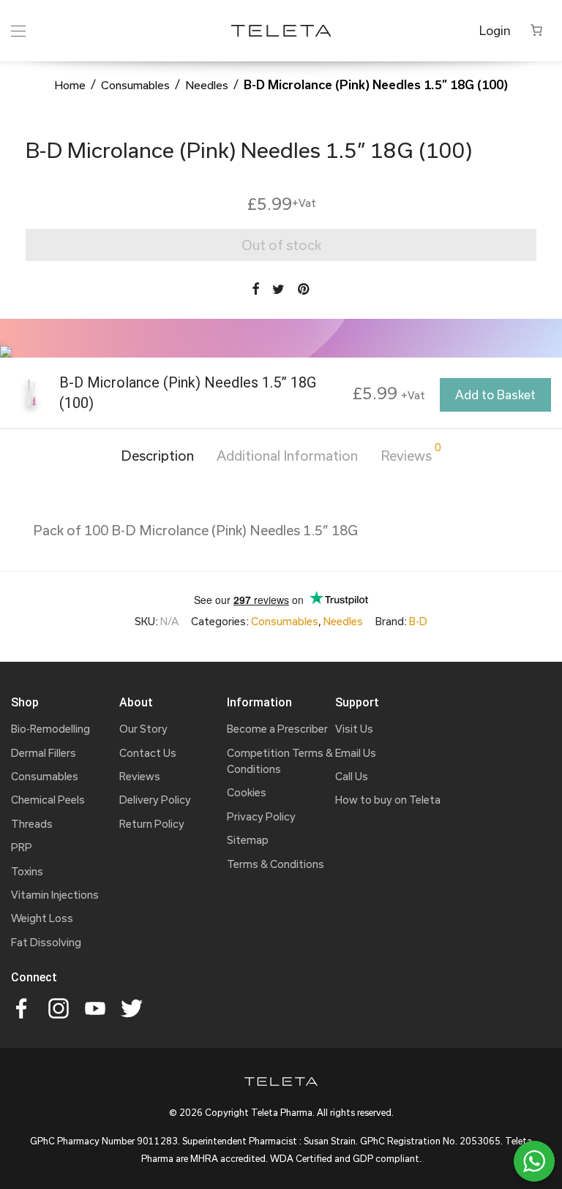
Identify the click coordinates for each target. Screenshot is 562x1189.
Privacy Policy (261, 816)
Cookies (246, 792)
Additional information (287, 456)
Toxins (27, 871)
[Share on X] (278, 289)
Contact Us (147, 753)
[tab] (157, 456)
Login (495, 30)
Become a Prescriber (277, 728)
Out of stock (281, 245)
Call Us (351, 776)
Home (70, 84)
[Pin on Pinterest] (304, 289)
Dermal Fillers (43, 753)
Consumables (135, 84)
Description (157, 456)
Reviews (411, 453)
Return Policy (151, 824)
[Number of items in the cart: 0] (536, 30)
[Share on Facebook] (255, 289)
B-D (418, 621)
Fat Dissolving (46, 942)
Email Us (355, 753)
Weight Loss (42, 918)
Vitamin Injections (55, 894)
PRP (21, 847)
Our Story (143, 728)
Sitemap (248, 840)
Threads (32, 824)
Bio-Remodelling (50, 728)
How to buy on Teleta (388, 799)
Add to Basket (495, 394)
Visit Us (354, 728)
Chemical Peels (48, 799)
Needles (206, 84)
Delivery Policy (155, 799)
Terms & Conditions (275, 864)
